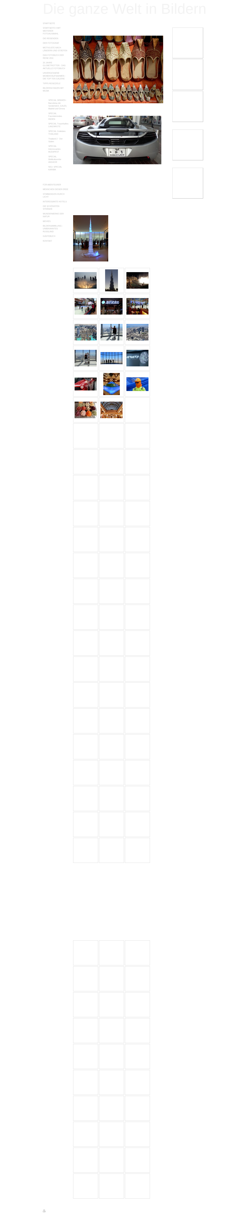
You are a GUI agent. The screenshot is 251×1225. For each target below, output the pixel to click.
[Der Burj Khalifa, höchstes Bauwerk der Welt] (111, 280)
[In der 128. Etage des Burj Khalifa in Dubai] (112, 332)
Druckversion (52, 1211)
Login (205, 1211)
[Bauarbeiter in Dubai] (137, 384)
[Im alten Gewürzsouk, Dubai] (86, 410)
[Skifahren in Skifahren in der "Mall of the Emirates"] (137, 306)
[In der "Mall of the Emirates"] (112, 410)
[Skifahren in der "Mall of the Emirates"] (112, 306)
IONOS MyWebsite (76, 1220)
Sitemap (64, 1211)
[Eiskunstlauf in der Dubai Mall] (86, 306)
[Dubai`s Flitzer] (86, 384)
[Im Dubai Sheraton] (111, 384)
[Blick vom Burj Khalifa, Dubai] (86, 332)
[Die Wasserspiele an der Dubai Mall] (86, 280)
